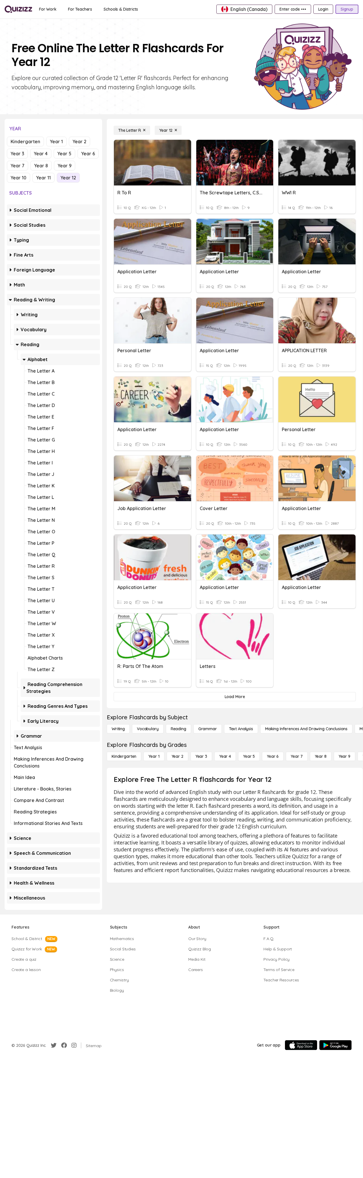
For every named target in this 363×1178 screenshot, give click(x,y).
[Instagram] (74, 1045)
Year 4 (41, 153)
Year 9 (64, 165)
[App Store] (301, 1045)
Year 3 (17, 153)
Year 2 (79, 141)
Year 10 (18, 178)
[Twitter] (54, 1045)
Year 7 (17, 165)
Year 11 (43, 178)
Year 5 (64, 153)
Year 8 (41, 165)
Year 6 (88, 153)
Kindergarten (25, 141)
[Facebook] (64, 1045)
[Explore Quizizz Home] (18, 9)
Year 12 (68, 178)
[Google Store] (335, 1045)
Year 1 (56, 141)
